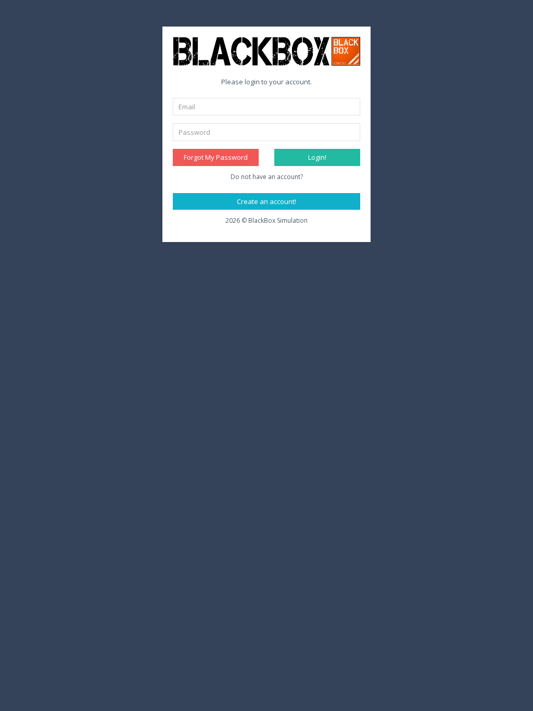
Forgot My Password (216, 157)
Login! (317, 157)
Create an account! (266, 201)
